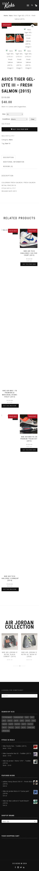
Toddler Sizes (31, 727)
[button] (32, 26)
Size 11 (23, 724)
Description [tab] (8, 157)
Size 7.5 (10, 720)
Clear (32, 119)
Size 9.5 (4, 724)
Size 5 (32, 717)
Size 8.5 (28, 720)
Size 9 (33, 720)
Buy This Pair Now (20, 129)
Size (3, 114)
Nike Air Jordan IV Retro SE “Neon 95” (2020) (29, 654)
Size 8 (21, 720)
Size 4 (26, 717)
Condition (6, 119)
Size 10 (10, 724)
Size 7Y (16, 720)
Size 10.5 (17, 724)
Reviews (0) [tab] (8, 166)
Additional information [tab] (13, 162)
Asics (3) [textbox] (18, 821)
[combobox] (19, 821)
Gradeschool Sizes (18, 717)
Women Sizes (6, 731)
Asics (11, 15)
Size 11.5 (30, 724)
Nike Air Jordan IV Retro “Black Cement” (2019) (9, 654)
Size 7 (4, 720)
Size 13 (7, 143)
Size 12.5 (11, 727)
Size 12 (4, 727)
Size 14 (23, 727)
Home (6, 15)
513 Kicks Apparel (7, 717)
